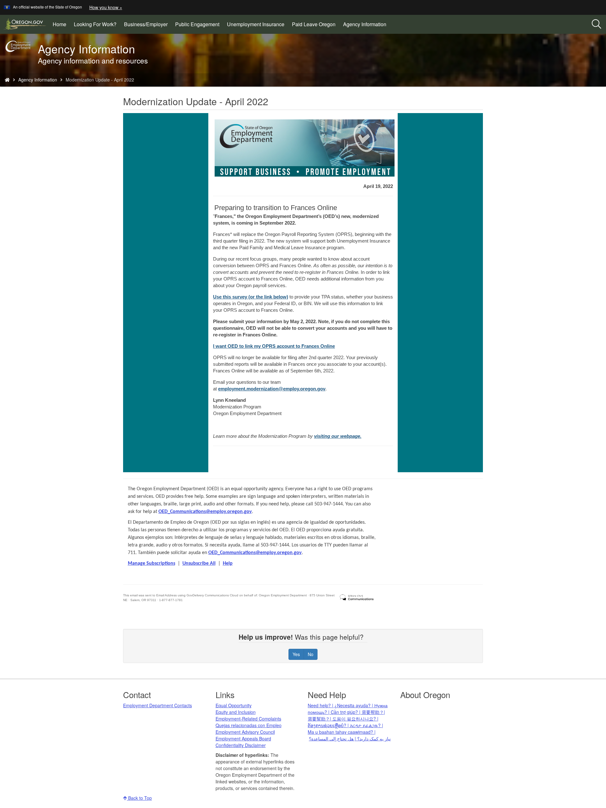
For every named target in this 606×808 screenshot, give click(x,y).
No (310, 654)
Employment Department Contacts (157, 705)
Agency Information (364, 24)
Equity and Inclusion (236, 712)
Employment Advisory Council (245, 732)
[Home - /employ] (7, 79)
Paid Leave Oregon (314, 24)
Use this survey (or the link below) (250, 296)
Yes (296, 654)
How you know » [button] (105, 7)
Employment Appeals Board (243, 738)
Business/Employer (146, 24)
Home (59, 24)
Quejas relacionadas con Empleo (249, 725)
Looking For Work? (95, 24)
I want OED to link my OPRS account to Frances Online (274, 346)
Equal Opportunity (234, 705)
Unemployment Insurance (255, 24)
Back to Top (139, 798)
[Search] (596, 24)
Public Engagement (197, 24)
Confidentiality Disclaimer (241, 745)
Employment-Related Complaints (248, 718)
